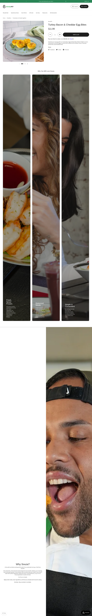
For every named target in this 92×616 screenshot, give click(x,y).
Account (76, 6)
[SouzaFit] (8, 6)
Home (4, 18)
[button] (84, 6)
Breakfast (9, 18)
